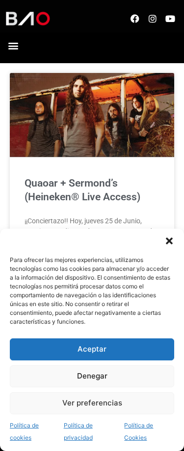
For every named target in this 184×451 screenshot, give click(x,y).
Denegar (92, 375)
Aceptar (92, 349)
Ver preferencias (92, 402)
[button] (169, 241)
